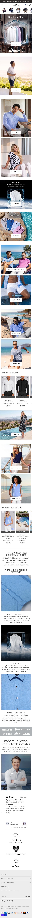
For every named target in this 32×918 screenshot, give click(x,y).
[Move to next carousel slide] (22, 50)
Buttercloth (13, 906)
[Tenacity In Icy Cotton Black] (22, 386)
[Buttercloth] (16, 4)
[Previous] (2, 812)
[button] (13, 377)
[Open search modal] (28, 5)
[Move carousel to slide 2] (14, 50)
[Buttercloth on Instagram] (5, 901)
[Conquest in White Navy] (22, 520)
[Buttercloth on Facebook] (2, 901)
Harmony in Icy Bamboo (8, 536)
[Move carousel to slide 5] (20, 50)
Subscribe (28, 896)
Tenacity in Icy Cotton (8, 402)
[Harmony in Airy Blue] (8, 520)
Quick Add (8, 397)
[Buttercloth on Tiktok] (7, 901)
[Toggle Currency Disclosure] (26, 4)
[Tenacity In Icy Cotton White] (8, 386)
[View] (16, 194)
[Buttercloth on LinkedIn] (12, 901)
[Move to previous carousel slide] (10, 50)
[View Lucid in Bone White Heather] (24, 823)
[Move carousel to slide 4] (18, 50)
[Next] (30, 812)
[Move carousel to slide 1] (12, 50)
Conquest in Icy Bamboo (22, 536)
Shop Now (15, 90)
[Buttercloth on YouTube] (10, 901)
